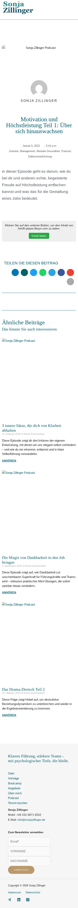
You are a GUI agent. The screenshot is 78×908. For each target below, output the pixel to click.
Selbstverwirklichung (40, 156)
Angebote (14, 788)
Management (27, 151)
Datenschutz (33, 892)
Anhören (9, 460)
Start (11, 773)
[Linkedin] (19, 899)
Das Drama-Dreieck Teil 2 (23, 689)
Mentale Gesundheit (48, 151)
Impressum (14, 892)
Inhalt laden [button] (39, 235)
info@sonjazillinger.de (31, 819)
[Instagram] (28, 899)
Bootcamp (14, 783)
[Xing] (10, 899)
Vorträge (13, 778)
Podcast (66, 151)
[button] (72, 7)
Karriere (13, 151)
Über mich (15, 793)
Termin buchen (17, 803)
